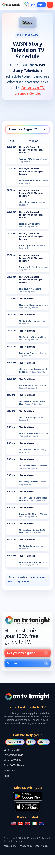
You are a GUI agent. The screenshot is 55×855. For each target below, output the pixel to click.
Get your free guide (21, 653)
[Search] (26, 4)
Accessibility (10, 845)
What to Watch (12, 760)
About (43, 742)
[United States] (13, 823)
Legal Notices (41, 845)
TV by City (9, 770)
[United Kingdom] (27, 823)
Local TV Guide (12, 749)
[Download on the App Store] (27, 806)
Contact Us (14, 742)
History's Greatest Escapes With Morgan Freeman (31, 150)
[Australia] (41, 823)
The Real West (27, 298)
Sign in (41, 4)
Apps (6, 775)
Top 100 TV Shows (14, 765)
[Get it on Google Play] (27, 796)
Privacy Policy (25, 845)
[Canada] (20, 823)
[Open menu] (50, 5)
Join (33, 4)
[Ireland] (34, 823)
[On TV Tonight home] (27, 620)
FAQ (31, 742)
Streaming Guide (13, 755)
